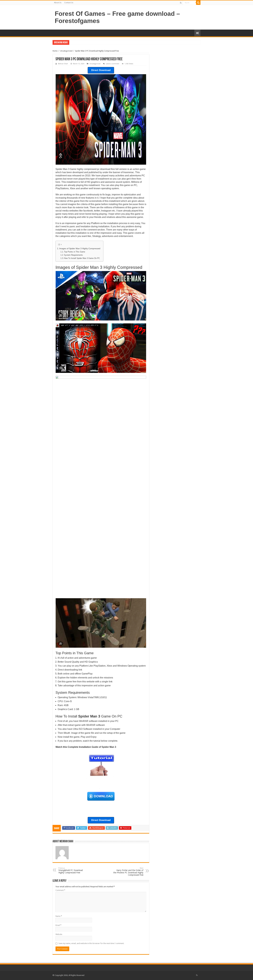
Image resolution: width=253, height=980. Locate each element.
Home (55, 51)
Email (58, 925)
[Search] (198, 2)
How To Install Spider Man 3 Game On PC (82, 258)
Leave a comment (112, 64)
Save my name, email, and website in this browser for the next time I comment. (91, 943)
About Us (57, 3)
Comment (60, 890)
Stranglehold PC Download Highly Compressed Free (70, 870)
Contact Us (68, 3)
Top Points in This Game (74, 252)
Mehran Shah (63, 64)
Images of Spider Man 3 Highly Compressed (79, 248)
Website (58, 934)
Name (58, 916)
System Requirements (73, 255)
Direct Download (101, 70)
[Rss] (181, 3)
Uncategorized (66, 51)
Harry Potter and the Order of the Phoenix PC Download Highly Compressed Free (128, 871)
